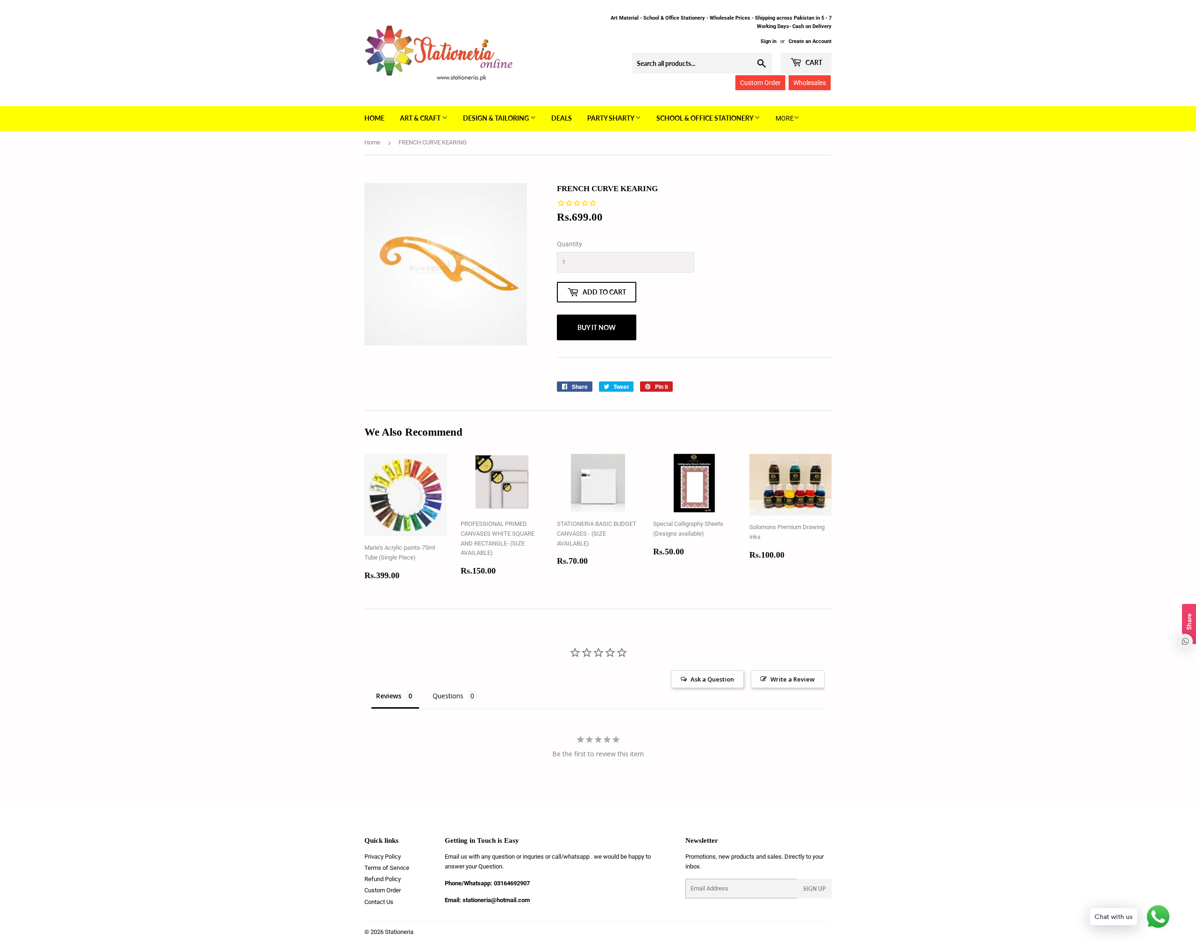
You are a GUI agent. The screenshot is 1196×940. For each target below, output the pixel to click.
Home (374, 118)
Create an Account (810, 41)
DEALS (561, 118)
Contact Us (378, 901)
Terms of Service (386, 867)
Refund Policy (382, 879)
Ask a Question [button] (712, 679)
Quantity (569, 244)
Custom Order (760, 82)
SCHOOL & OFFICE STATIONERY (705, 118)
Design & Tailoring (496, 118)
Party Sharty (611, 118)
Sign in (768, 41)
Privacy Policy (382, 856)
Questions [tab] (448, 695)
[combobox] (702, 63)
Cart (813, 62)
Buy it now (596, 327)
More (785, 118)
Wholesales (809, 82)
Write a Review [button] (792, 679)
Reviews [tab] (388, 695)
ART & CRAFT (421, 118)
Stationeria (399, 931)
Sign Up (814, 888)
